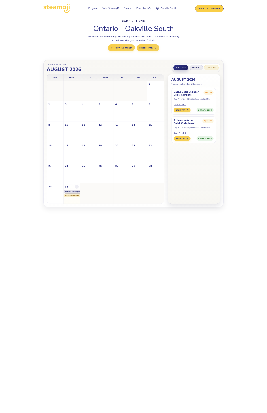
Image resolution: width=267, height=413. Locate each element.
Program (92, 8)
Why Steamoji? (110, 8)
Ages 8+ (196, 67)
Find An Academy (209, 8)
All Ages (181, 67)
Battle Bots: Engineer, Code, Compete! (72, 191)
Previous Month (123, 47)
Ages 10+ (211, 67)
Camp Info (180, 104)
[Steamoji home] (56, 8)
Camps (127, 8)
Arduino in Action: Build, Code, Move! (72, 195)
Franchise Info (143, 8)
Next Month (146, 47)
